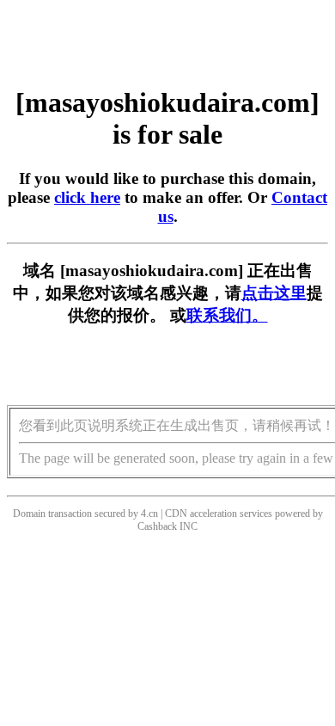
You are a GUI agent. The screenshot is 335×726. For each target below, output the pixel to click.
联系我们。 (227, 315)
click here (87, 197)
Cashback (157, 526)
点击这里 (274, 293)
